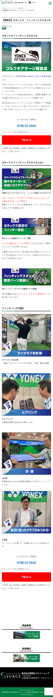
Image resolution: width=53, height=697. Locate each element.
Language (33, 2)
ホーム (4, 8)
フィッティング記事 (16, 8)
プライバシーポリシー (26, 694)
